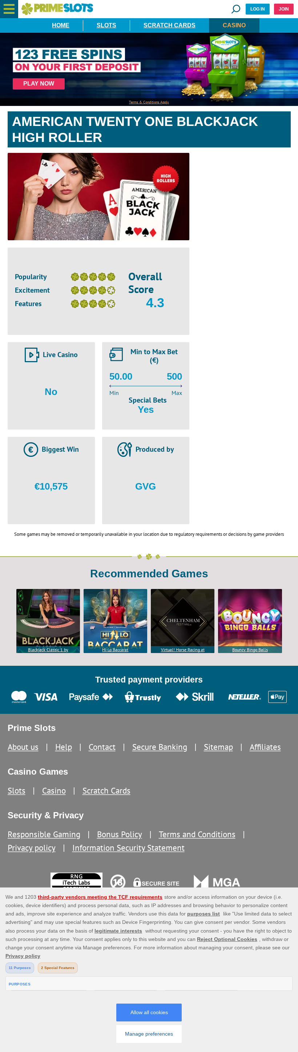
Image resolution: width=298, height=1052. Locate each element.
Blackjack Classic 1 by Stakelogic (48, 650)
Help (63, 746)
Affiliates (265, 746)
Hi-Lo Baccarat (115, 649)
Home (60, 25)
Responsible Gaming (44, 834)
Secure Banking (159, 746)
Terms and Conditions (197, 834)
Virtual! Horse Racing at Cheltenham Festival (183, 650)
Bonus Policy (119, 834)
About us (23, 746)
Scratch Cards (170, 25)
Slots (106, 25)
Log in (257, 9)
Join (284, 9)
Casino (234, 25)
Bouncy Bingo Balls (250, 649)
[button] (9, 9)
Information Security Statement (128, 847)
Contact (102, 746)
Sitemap (218, 746)
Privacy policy (32, 847)
